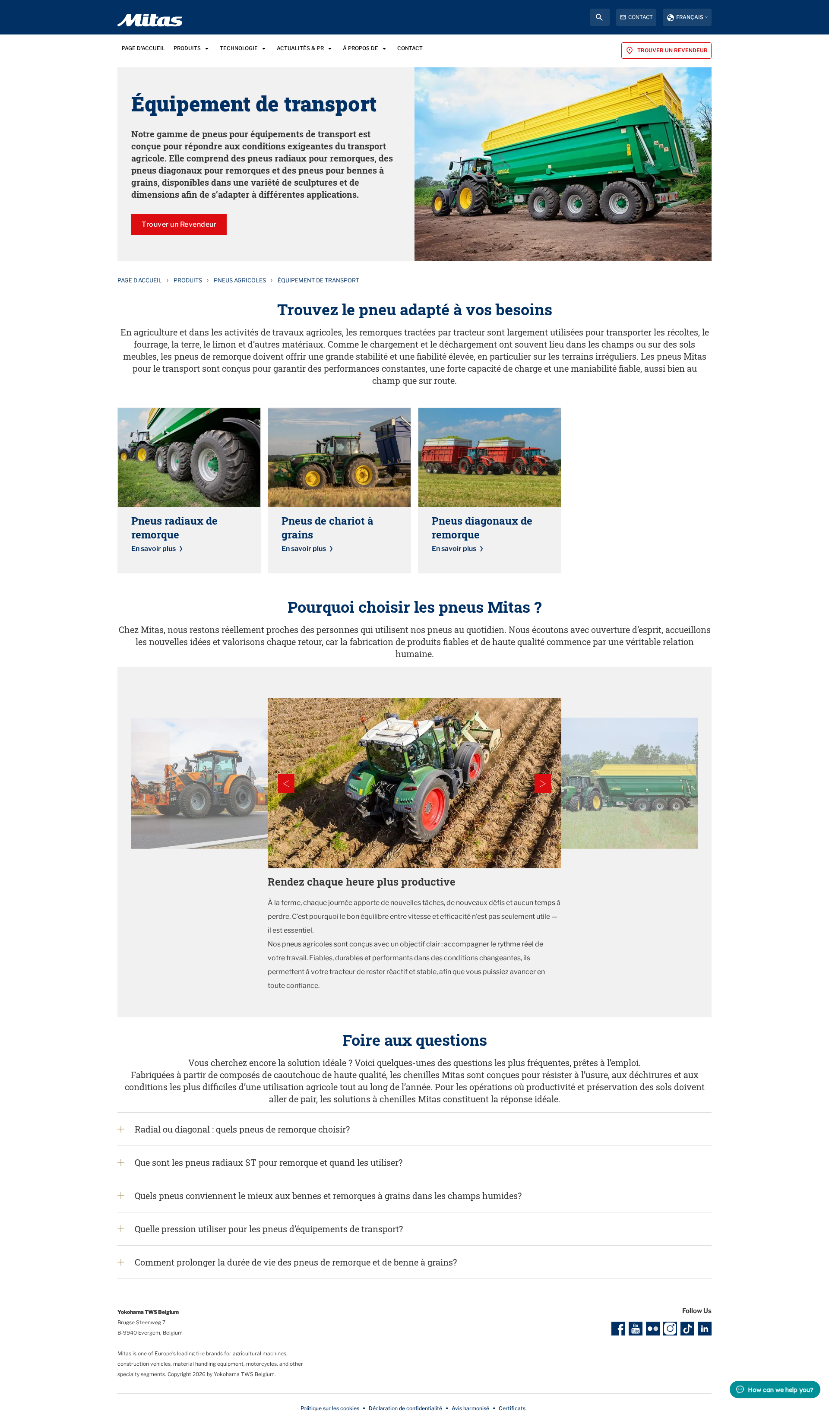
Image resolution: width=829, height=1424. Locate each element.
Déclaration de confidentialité (405, 1408)
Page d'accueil (139, 280)
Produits (188, 280)
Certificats (512, 1408)
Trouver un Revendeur (179, 224)
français (689, 17)
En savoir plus (153, 548)
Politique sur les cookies (330, 1408)
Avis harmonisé (470, 1408)
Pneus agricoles (240, 280)
